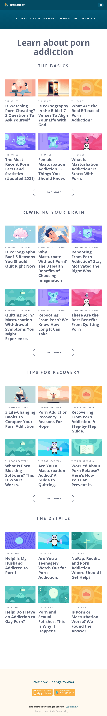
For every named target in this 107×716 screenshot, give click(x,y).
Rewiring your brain (42, 18)
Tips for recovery (68, 18)
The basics (21, 18)
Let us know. (72, 706)
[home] (14, 5)
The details (88, 18)
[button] (100, 5)
